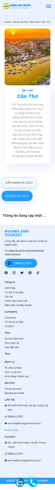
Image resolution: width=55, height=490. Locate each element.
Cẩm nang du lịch (19, 182)
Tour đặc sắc (12, 347)
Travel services (13, 388)
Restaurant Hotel (14, 393)
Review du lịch (17, 196)
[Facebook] (6, 272)
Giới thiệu (10, 287)
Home (8, 22)
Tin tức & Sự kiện (14, 292)
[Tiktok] (37, 272)
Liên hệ (9, 296)
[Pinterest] (29, 272)
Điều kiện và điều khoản (18, 305)
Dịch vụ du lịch (13, 372)
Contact (9, 326)
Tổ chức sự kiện (13, 367)
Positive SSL (12, 430)
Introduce (10, 317)
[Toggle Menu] (48, 6)
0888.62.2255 (22, 263)
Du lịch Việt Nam (14, 338)
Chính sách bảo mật (16, 300)
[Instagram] (14, 272)
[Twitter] (22, 272)
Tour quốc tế (12, 342)
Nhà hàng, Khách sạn (17, 376)
